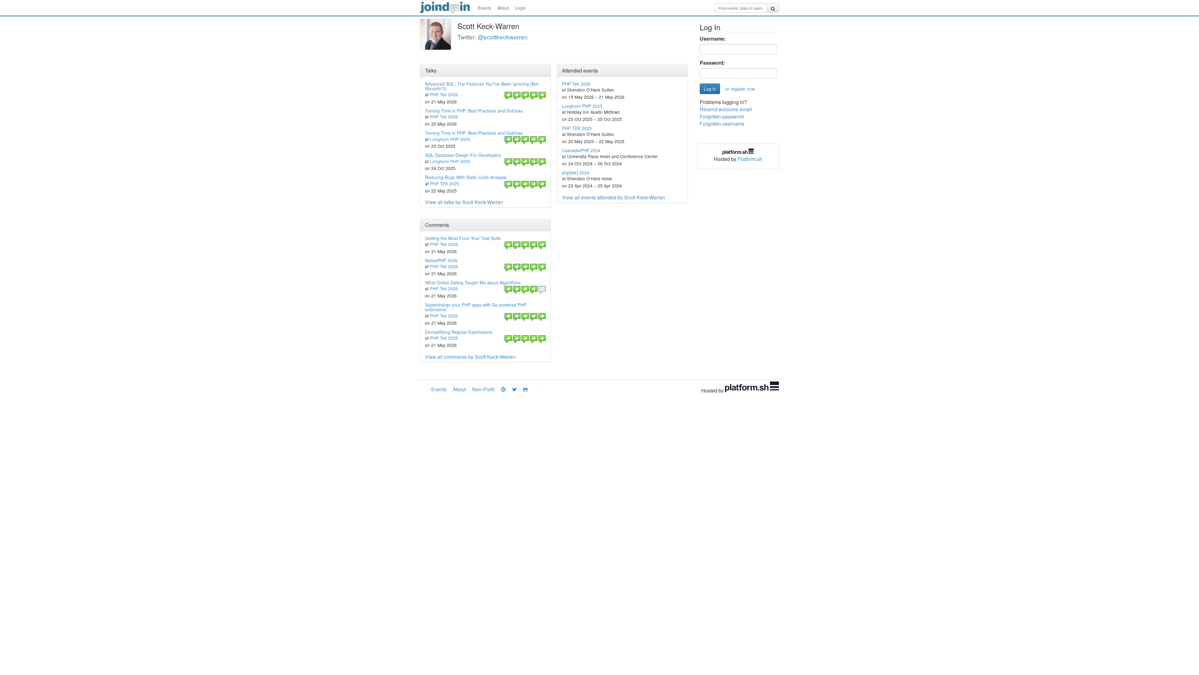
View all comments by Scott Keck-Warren (470, 356)
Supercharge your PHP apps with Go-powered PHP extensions (475, 307)
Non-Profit (483, 389)
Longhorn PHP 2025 (450, 139)
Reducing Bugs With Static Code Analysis (465, 177)
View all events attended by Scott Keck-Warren (613, 197)
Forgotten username (722, 123)
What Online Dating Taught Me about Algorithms (473, 282)
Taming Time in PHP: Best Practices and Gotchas (474, 111)
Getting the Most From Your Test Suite (463, 238)
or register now (740, 89)
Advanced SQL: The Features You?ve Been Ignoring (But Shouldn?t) (481, 86)
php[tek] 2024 (575, 172)
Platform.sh (750, 158)
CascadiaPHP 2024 (581, 150)
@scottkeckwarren (503, 36)
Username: (713, 38)
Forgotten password (722, 116)
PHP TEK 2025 (444, 183)
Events (484, 8)
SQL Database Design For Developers (463, 155)
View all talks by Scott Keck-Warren (464, 202)
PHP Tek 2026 (444, 94)
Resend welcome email (726, 109)
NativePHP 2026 (441, 260)
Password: (712, 62)
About (503, 8)
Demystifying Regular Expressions (458, 332)
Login (520, 8)
